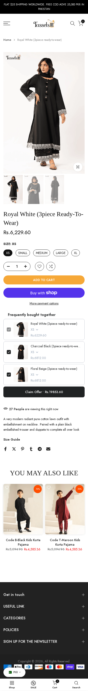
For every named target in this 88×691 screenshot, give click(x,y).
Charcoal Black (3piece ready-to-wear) (56, 346)
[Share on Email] (48, 449)
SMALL (22, 253)
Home (7, 39)
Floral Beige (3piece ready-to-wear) (54, 368)
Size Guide (11, 439)
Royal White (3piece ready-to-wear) (54, 323)
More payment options (44, 303)
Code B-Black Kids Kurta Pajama (23, 542)
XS (8, 253)
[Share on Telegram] (40, 449)
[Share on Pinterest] (23, 449)
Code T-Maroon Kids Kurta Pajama (65, 542)
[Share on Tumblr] (31, 449)
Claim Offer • (44, 392)
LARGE (60, 253)
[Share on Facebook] (5, 449)
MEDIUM (41, 253)
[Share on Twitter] (14, 449)
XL (75, 253)
